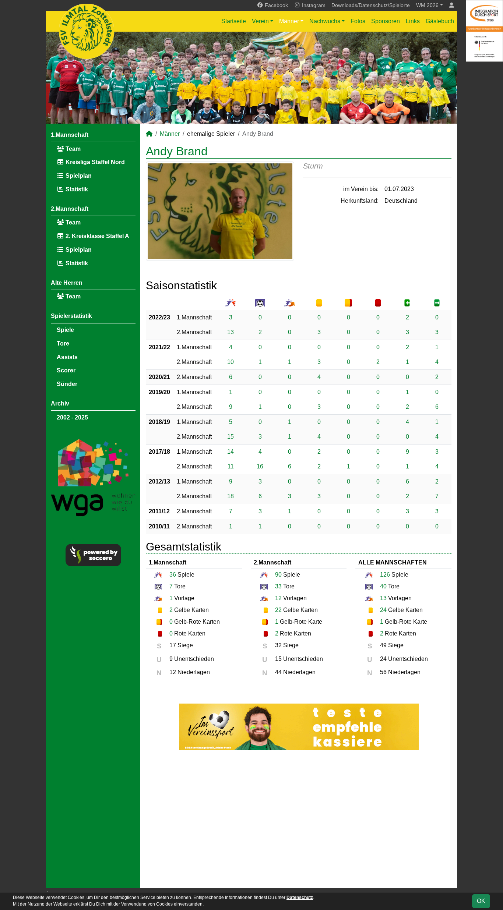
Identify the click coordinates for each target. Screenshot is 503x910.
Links (413, 21)
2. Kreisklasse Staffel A (96, 236)
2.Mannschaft (69, 209)
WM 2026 (427, 5)
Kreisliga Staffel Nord (94, 162)
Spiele (65, 330)
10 (230, 362)
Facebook (275, 5)
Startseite (233, 21)
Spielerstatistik (71, 316)
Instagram (313, 5)
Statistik (76, 189)
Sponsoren (385, 21)
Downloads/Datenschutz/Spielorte (370, 5)
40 (383, 586)
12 (278, 598)
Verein (260, 21)
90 (278, 574)
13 (230, 332)
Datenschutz (299, 897)
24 (383, 610)
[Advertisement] (298, 819)
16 (260, 466)
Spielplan (78, 176)
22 (278, 610)
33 (278, 586)
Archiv (60, 403)
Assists (67, 357)
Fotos (358, 21)
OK (481, 901)
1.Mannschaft (69, 135)
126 (385, 574)
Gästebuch (440, 21)
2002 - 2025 (72, 417)
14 (230, 452)
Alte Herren (66, 283)
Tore (63, 343)
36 (172, 574)
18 (230, 496)
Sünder (67, 384)
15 (230, 436)
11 (231, 466)
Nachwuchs (324, 21)
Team (72, 149)
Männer (289, 21)
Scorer (66, 370)
